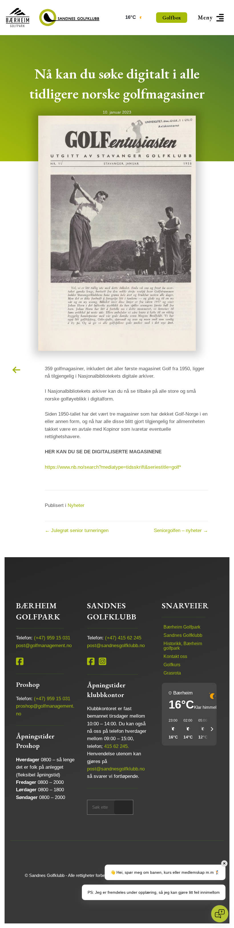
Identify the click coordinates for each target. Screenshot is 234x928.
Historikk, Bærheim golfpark (183, 646)
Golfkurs (172, 664)
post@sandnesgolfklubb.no (116, 645)
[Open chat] (219, 913)
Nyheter (76, 505)
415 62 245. (116, 746)
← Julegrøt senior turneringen (76, 530)
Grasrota (172, 673)
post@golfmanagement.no (44, 645)
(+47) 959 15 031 (52, 638)
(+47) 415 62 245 (123, 638)
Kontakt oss (175, 656)
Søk (123, 807)
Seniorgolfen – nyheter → (181, 530)
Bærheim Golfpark (182, 627)
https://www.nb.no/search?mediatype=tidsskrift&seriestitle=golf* (113, 467)
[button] (212, 17)
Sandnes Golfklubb (183, 635)
